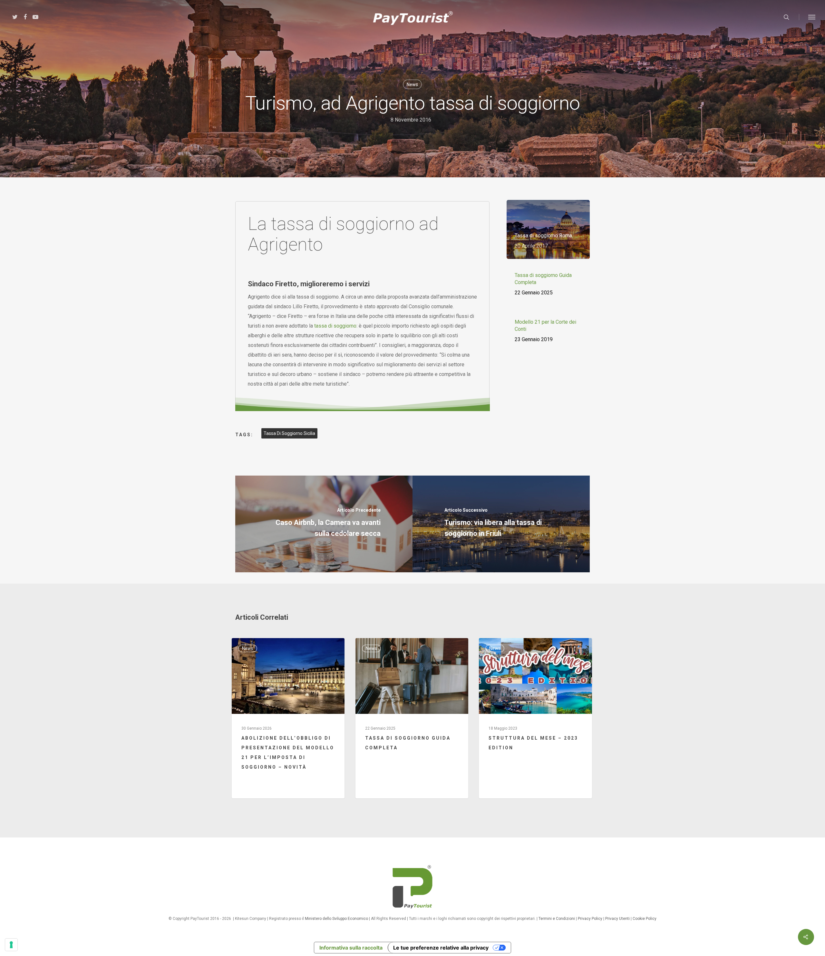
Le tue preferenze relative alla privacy (441, 947)
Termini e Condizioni (557, 918)
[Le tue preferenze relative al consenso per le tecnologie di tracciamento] (11, 945)
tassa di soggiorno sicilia (289, 433)
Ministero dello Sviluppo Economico (336, 918)
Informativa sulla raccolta (351, 947)
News (412, 84)
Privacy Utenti (617, 918)
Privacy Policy (590, 918)
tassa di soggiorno (335, 326)
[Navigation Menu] (812, 17)
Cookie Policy (644, 918)
